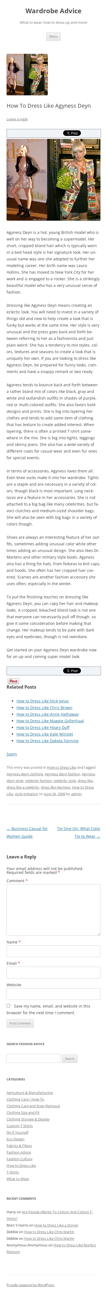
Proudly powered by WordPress (30, 1285)
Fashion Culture (19, 1158)
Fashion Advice (19, 1152)
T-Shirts (13, 1172)
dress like (85, 780)
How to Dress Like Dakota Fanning (47, 740)
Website (14, 984)
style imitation (26, 793)
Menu (53, 36)
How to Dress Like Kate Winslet (44, 734)
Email (13, 963)
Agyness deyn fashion (62, 773)
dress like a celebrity (23, 787)
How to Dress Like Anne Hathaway (47, 714)
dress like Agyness (55, 787)
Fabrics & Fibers (19, 1145)
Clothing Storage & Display (28, 1119)
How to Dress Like (61, 767)
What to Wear (18, 1178)
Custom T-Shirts (20, 1125)
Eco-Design (15, 1139)
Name (14, 942)
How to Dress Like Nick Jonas (42, 701)
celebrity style (65, 780)
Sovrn (12, 754)
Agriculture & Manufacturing (30, 1092)
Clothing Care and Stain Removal (33, 1105)
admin (76, 793)
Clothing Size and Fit (23, 1112)
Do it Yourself (17, 1132)
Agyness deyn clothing (25, 773)
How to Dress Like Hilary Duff (42, 727)
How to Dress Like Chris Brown (44, 707)
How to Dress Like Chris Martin (49, 1231)
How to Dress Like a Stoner (56, 1225)
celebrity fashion (38, 780)
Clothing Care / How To (25, 1099)
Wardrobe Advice (53, 11)
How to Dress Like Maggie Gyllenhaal (50, 720)
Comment (17, 880)
